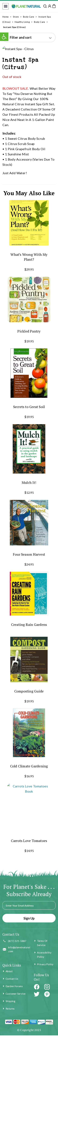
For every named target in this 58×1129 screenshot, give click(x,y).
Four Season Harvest (29, 554)
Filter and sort (21, 37)
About (9, 971)
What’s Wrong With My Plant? (28, 257)
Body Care (28, 16)
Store (16, 16)
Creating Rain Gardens (29, 624)
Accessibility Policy (44, 954)
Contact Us (12, 978)
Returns (10, 1008)
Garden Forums (14, 986)
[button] (5, 6)
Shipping (10, 1001)
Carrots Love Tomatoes (29, 840)
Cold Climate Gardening (29, 766)
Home (5, 16)
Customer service (15, 993)
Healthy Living (22, 21)
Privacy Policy (45, 964)
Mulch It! (29, 482)
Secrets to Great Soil (29, 406)
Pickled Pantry (28, 331)
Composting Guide (29, 691)
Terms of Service (42, 942)
